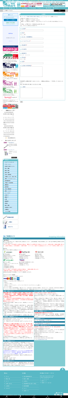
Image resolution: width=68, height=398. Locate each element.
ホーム (6, 8)
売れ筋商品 (33, 8)
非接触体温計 (10, 217)
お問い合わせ (9, 383)
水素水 (10, 222)
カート (19, 8)
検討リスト (41, 8)
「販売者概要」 (42, 320)
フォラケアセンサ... (11, 149)
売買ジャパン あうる (46, 382)
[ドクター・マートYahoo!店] (10, 98)
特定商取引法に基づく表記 (30, 383)
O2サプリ (10, 226)
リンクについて (45, 379)
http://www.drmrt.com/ (48, 375)
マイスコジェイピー (9, 17)
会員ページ (26, 390)
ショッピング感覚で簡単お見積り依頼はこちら (32, 16)
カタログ (56, 8)
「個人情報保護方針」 (39, 323)
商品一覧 (13, 8)
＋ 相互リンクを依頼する (10, 19)
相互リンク (44, 380)
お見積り (26, 8)
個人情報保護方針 (28, 376)
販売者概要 (26, 385)
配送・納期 (26, 378)
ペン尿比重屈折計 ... (11, 142)
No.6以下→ (14, 157)
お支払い (26, 381)
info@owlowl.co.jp (42, 339)
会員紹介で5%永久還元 (10, 22)
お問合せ (49, 8)
